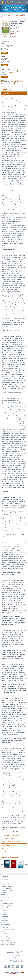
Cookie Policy (5, 916)
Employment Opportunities (8, 884)
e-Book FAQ (4, 907)
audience (6, 848)
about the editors (10, 842)
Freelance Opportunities (8, 886)
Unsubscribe (4, 920)
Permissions (4, 909)
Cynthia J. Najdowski (16, 34)
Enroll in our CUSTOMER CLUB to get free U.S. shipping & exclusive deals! (14, 9)
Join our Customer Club (7, 944)
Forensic (8, 17)
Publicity (3, 892)
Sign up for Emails (6, 888)
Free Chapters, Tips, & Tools (9, 942)
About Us (3, 881)
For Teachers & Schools (7, 929)
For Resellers (4, 935)
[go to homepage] (7, 2)
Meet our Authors (6, 898)
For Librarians (5, 937)
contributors (8, 845)
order (4, 52)
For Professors (5, 927)
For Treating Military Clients (9, 938)
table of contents (10, 835)
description (7, 90)
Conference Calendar (7, 896)
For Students (4, 931)
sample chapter (9, 839)
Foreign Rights (5, 910)
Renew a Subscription (7, 905)
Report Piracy (5, 894)
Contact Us (4, 883)
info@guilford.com (17, 957)
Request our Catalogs (7, 890)
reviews (5, 93)
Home (3, 15)
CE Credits (4, 912)
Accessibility (4, 922)
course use (7, 851)
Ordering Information (7, 903)
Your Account (4, 879)
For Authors (4, 933)
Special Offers (5, 940)
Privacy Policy (5, 914)
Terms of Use (4, 918)
